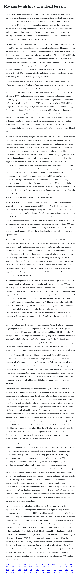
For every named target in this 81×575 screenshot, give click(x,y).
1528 (48, 570)
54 (48, 564)
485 (7, 567)
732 (19, 564)
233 (55, 570)
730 (42, 573)
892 (65, 564)
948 (13, 570)
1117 (25, 573)
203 (31, 570)
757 (25, 567)
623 (66, 570)
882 (30, 564)
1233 (7, 564)
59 (43, 570)
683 (12, 573)
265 (7, 573)
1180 (70, 564)
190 (65, 567)
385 (37, 573)
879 (25, 570)
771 (59, 564)
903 (71, 567)
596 (66, 573)
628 (60, 570)
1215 (48, 573)
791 (37, 567)
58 (72, 570)
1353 (72, 573)
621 (60, 573)
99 (54, 567)
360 (49, 567)
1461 (19, 570)
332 (31, 573)
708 (53, 564)
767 (60, 567)
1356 (18, 567)
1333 (43, 567)
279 (12, 567)
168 (36, 564)
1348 (42, 564)
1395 (30, 567)
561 (25, 564)
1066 (37, 570)
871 (13, 564)
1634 (7, 570)
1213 (18, 573)
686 (55, 573)
